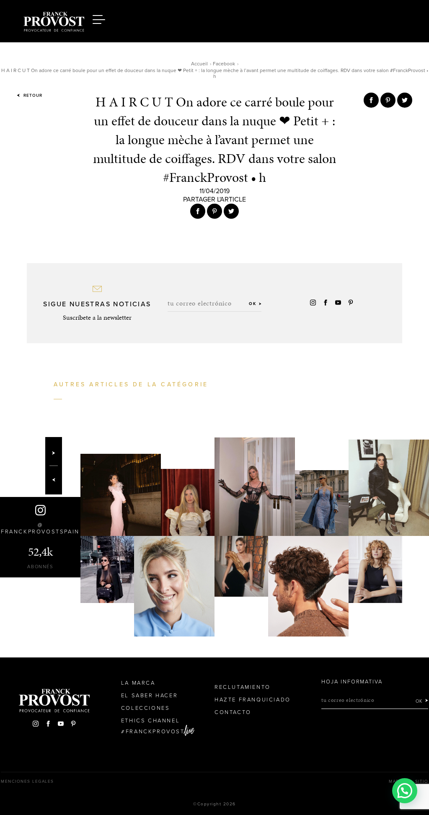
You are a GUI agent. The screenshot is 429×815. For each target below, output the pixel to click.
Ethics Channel (150, 720)
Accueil (199, 64)
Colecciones (145, 708)
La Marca (138, 683)
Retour (32, 95)
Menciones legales (27, 781)
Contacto (232, 712)
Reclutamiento (242, 687)
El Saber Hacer (149, 695)
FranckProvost (155, 731)
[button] (404, 790)
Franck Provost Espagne (53, 20)
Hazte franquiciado (252, 699)
